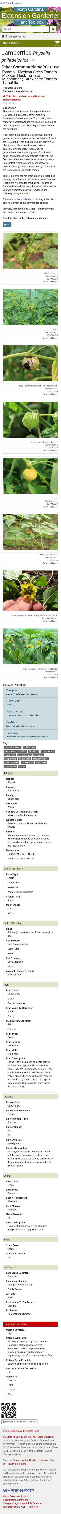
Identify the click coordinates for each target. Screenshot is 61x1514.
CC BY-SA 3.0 (52, 279)
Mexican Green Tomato (37, 72)
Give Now (33, 1507)
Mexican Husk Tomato (21, 75)
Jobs (26, 1496)
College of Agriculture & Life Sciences (22, 1503)
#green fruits (9, 755)
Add (8, 224)
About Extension (11, 1496)
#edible (22, 766)
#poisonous (41, 763)
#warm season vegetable (15, 751)
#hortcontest (10, 766)
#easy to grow (47, 751)
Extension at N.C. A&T (14, 1507)
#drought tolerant (40, 759)
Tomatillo (10, 82)
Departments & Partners (15, 1499)
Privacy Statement (16, 1463)
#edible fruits (29, 747)
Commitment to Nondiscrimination (30, 1460)
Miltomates (11, 79)
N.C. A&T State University (41, 1436)
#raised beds (24, 759)
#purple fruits (10, 759)
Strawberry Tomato (41, 79)
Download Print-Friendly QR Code (20, 1422)
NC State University (13, 1436)
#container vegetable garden (30, 755)
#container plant (11, 763)
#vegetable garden (12, 747)
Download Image (50, 282)
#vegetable (34, 751)
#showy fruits (27, 763)
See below (8, 103)
